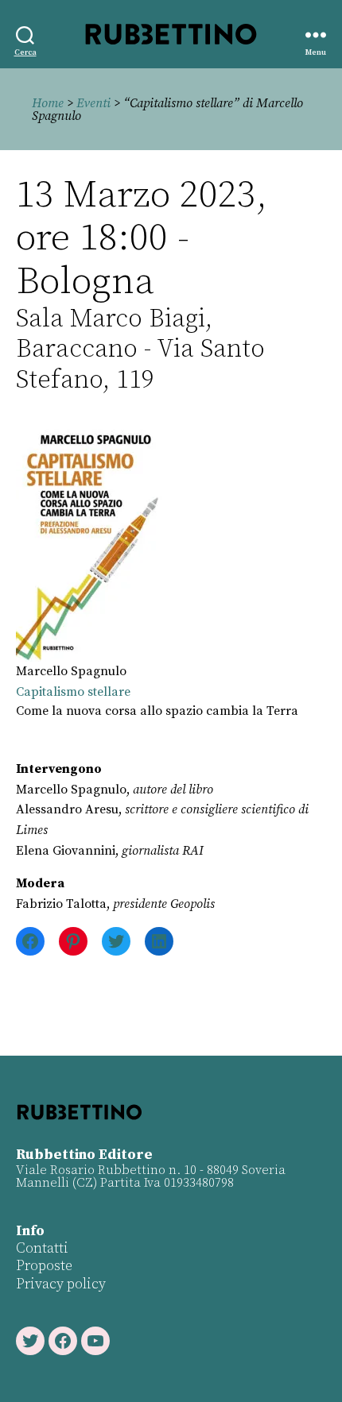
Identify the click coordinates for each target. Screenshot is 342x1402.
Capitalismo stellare (73, 692)
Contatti (42, 1248)
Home (48, 103)
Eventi (93, 103)
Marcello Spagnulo (71, 671)
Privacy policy (61, 1284)
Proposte (44, 1266)
